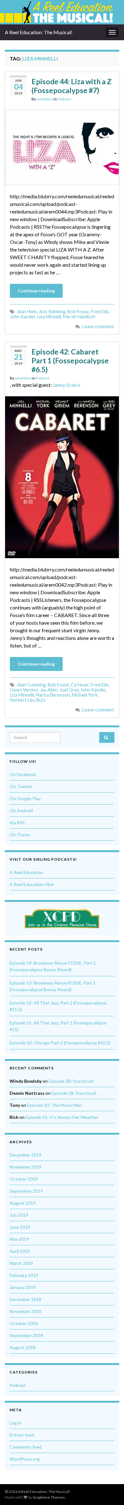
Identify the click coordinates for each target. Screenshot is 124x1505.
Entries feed (22, 1435)
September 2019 (26, 1191)
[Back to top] (110, 1491)
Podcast (64, 99)
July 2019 (19, 1215)
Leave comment (98, 326)
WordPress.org (25, 1459)
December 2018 (25, 1299)
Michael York (85, 695)
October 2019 (24, 1179)
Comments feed (26, 1447)
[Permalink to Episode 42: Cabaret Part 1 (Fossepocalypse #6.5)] (62, 476)
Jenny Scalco (66, 385)
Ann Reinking (52, 311)
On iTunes (20, 834)
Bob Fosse (78, 311)
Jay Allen (49, 689)
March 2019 (21, 1263)
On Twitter (21, 786)
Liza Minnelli (49, 316)
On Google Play (25, 798)
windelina (45, 99)
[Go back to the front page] (57, 12)
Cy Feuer (80, 684)
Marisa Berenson (53, 695)
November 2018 (25, 1311)
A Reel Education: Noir (32, 884)
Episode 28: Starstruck (71, 1081)
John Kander (22, 316)
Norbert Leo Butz (28, 700)
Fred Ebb (100, 311)
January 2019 (23, 1287)
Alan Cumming (31, 684)
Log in (15, 1422)
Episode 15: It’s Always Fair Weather (61, 1117)
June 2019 (20, 1227)
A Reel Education (27, 872)
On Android (21, 810)
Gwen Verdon (24, 689)
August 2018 (23, 1347)
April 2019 (20, 1251)
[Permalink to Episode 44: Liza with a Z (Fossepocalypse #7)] (62, 146)
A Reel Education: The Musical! (38, 32)
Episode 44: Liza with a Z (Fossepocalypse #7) (71, 86)
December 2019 (25, 1154)
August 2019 (23, 1203)
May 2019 (19, 1239)
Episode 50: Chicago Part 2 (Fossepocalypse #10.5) (60, 1042)
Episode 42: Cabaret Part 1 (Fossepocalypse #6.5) (70, 360)
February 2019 (24, 1275)
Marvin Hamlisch (79, 316)
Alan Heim (27, 311)
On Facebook (23, 774)
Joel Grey (69, 689)
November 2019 (25, 1167)
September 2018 (26, 1335)
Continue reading (36, 290)
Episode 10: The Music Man (54, 1105)
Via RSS (17, 822)
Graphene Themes (49, 1497)
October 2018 (24, 1323)
